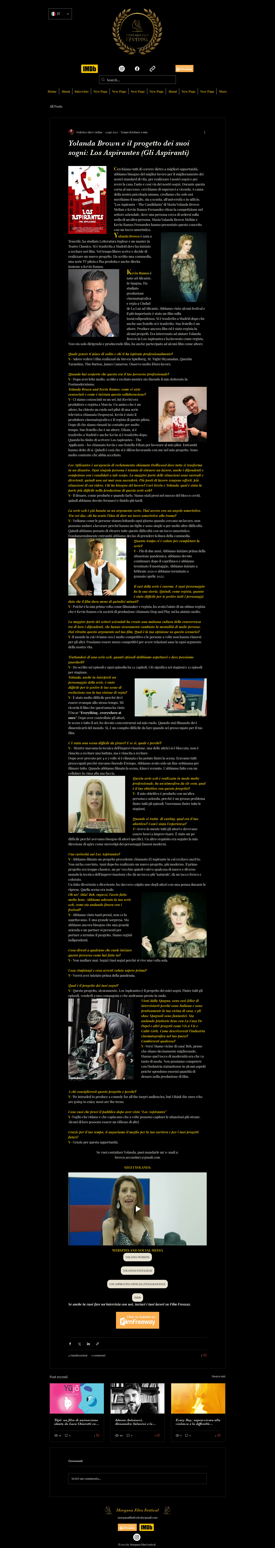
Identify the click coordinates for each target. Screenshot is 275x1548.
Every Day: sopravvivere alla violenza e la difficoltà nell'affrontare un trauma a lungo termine (198, 1422)
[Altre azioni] (204, 132)
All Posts (56, 106)
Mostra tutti (218, 1376)
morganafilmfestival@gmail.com (138, 1517)
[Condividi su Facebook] (70, 1344)
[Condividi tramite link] (97, 1344)
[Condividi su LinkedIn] (88, 1344)
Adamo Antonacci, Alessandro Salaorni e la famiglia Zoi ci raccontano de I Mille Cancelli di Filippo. (137, 1422)
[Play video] (137, 1209)
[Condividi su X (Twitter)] (79, 1344)
